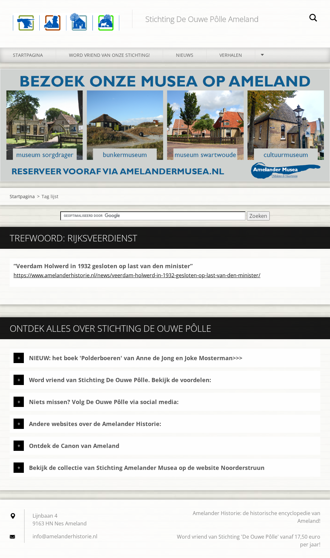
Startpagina (28, 55)
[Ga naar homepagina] (66, 17)
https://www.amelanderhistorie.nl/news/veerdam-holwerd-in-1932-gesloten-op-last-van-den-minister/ (137, 275)
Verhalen (230, 55)
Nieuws (184, 55)
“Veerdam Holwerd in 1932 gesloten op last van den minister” (103, 266)
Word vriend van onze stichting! (109, 55)
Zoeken (313, 19)
